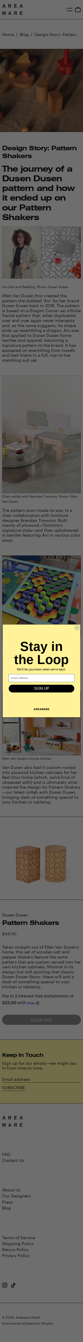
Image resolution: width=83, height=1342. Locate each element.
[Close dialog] (77, 627)
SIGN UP (41, 689)
